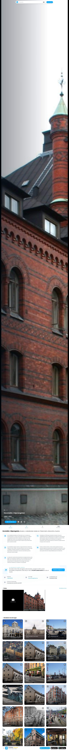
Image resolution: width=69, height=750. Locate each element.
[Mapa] (21, 522)
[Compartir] (24, 522)
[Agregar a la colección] (18, 522)
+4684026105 (10, 578)
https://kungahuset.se (33, 578)
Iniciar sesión (49, 2)
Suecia (6, 510)
